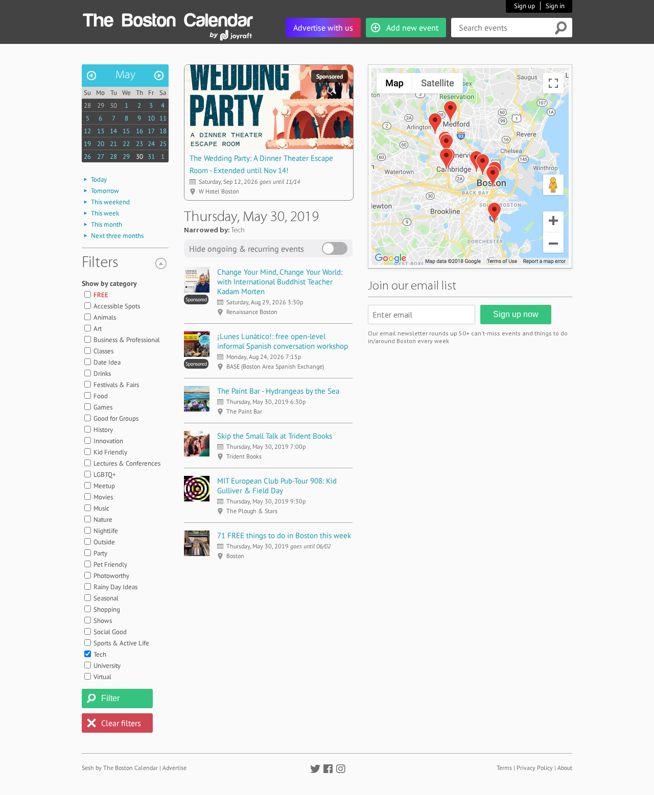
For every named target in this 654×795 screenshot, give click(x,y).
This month (106, 224)
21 (113, 143)
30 (113, 105)
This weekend (110, 202)
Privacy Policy (535, 768)
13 (100, 131)
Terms (504, 768)
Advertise (174, 768)
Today (99, 179)
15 (126, 131)
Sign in (555, 6)
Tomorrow (105, 190)
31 (151, 156)
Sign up (524, 6)
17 (151, 131)
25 (163, 143)
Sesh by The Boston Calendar (120, 768)
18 (163, 131)
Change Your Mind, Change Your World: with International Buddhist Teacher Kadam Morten (279, 281)
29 (100, 105)
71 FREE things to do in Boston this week (284, 535)
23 (139, 143)
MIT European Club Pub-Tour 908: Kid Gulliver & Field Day (277, 485)
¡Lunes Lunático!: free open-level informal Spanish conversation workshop (282, 341)
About (564, 768)
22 (126, 143)
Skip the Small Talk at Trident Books (274, 436)
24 (151, 143)
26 (87, 156)
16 (139, 131)
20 (100, 143)
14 (113, 131)
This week (105, 213)
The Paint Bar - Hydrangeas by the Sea (278, 391)
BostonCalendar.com (167, 18)
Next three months (117, 235)
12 (87, 131)
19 (87, 143)
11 (163, 118)
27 (100, 156)
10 (151, 118)
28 (87, 105)
